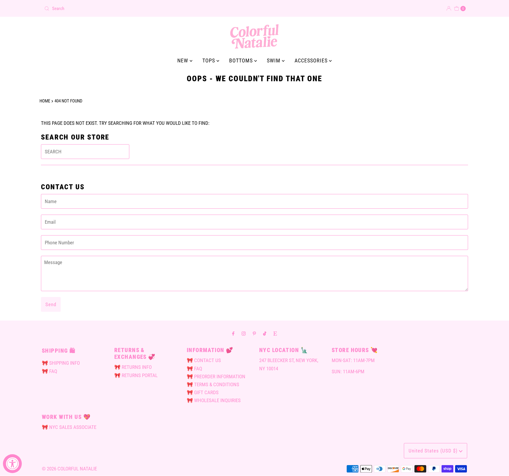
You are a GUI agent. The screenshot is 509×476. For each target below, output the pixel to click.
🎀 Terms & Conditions (213, 384)
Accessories (312, 60)
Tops (209, 60)
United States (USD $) (434, 451)
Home (44, 101)
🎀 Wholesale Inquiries (214, 400)
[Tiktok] (264, 333)
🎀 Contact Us (204, 360)
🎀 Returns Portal (136, 375)
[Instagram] (244, 333)
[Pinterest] (254, 333)
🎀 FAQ (49, 371)
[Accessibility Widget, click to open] (12, 463)
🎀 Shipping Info (61, 363)
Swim (274, 60)
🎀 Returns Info (133, 367)
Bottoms (241, 60)
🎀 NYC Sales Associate (69, 427)
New (183, 60)
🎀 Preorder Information (216, 376)
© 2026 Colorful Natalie (69, 469)
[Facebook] (233, 333)
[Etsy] (275, 333)
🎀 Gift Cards (203, 392)
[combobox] (147, 8)
